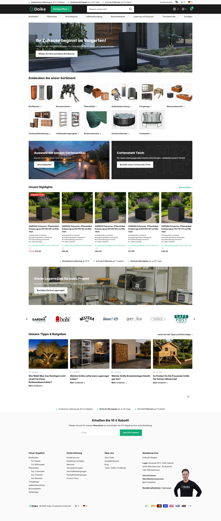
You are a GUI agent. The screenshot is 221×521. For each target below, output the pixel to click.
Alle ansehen (185, 187)
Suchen (130, 9)
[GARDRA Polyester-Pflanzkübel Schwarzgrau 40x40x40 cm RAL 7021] (44, 207)
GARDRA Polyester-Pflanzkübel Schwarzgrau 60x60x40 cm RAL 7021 (143, 229)
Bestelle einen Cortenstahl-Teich (135, 164)
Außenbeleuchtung (94, 16)
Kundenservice (166, 2)
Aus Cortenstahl (37, 471)
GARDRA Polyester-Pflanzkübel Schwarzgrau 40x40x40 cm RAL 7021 (44, 229)
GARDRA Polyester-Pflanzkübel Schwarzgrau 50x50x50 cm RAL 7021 (77, 229)
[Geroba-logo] (134, 319)
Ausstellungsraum (112, 461)
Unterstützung (74, 453)
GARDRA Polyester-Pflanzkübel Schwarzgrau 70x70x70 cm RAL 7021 (176, 229)
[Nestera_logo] (87, 319)
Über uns (109, 453)
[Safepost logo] (181, 319)
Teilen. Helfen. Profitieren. (115, 468)
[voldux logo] (158, 319)
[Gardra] (39, 319)
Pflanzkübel (52, 16)
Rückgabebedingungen (77, 475)
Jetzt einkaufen (44, 164)
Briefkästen (33, 16)
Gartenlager (34, 492)
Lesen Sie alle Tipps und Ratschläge (174, 334)
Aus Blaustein (36, 478)
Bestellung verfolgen (75, 461)
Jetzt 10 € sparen (131, 432)
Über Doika (109, 457)
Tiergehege (34, 482)
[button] (27, 319)
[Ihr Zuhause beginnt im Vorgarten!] (110, 47)
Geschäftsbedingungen (76, 471)
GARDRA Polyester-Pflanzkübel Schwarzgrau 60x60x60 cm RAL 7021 (110, 229)
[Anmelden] (184, 9)
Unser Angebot (36, 453)
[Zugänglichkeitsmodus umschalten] (176, 2)
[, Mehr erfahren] (176, 9)
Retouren (70, 464)
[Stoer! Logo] (110, 319)
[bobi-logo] (63, 319)
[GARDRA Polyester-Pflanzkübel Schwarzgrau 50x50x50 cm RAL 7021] (77, 207)
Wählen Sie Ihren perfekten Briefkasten (57, 54)
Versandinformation (75, 468)
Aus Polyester (37, 475)
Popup (30, 248)
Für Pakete (35, 461)
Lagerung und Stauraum (144, 16)
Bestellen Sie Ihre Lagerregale (51, 290)
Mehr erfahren (35, 386)
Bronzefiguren (71, 16)
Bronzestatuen (35, 489)
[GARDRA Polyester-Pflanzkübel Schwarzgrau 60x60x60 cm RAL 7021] (110, 207)
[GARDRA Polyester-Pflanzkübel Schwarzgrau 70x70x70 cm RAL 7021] (176, 207)
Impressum (166, 488)
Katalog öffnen (61, 9)
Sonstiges (188, 16)
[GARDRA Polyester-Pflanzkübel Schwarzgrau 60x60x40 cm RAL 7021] (143, 207)
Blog (106, 464)
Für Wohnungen (38, 464)
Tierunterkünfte (168, 16)
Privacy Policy (73, 478)
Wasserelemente (118, 16)
